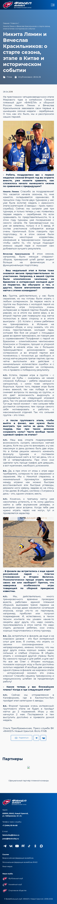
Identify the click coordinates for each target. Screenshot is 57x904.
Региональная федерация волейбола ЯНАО (20, 862)
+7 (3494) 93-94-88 (9, 826)
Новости (14, 23)
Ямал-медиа (7, 867)
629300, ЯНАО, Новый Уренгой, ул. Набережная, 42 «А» (15, 815)
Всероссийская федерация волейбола (17, 858)
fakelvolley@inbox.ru (10, 835)
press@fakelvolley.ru (10, 839)
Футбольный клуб (16, 879)
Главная (6, 23)
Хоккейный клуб (15, 885)
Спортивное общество (17, 891)
